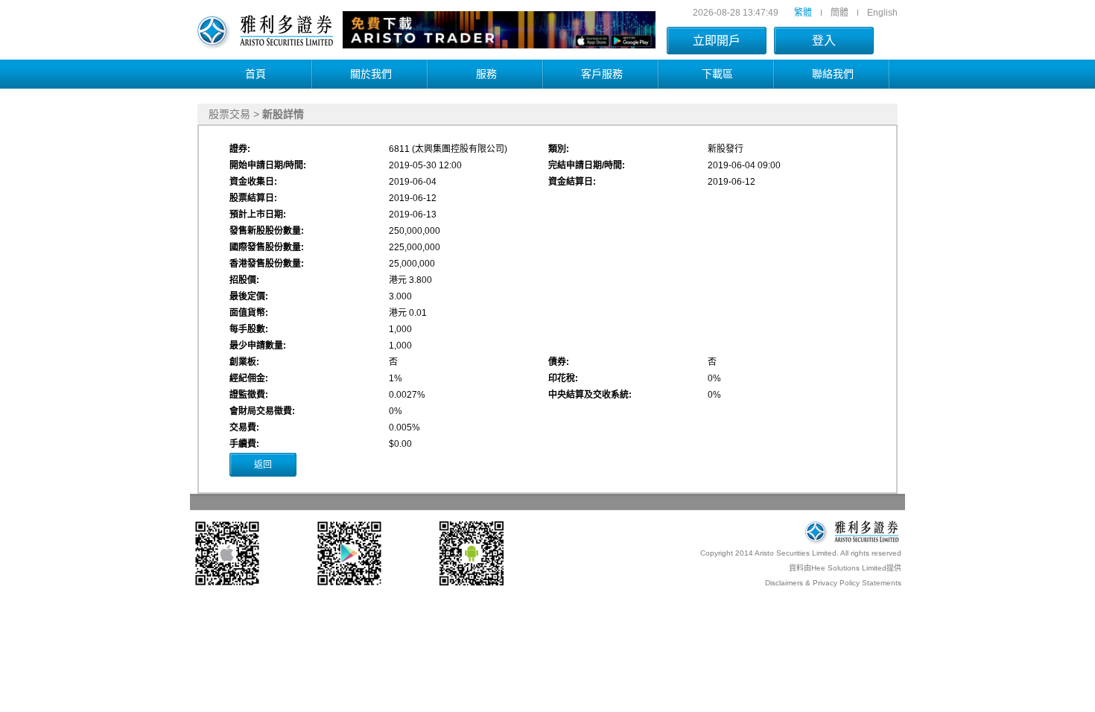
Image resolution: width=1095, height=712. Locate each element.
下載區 (717, 74)
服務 (486, 74)
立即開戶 (716, 40)
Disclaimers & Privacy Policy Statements (833, 583)
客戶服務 (602, 74)
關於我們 (371, 74)
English (882, 12)
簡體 (839, 12)
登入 (824, 40)
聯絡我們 (833, 74)
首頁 (255, 74)
